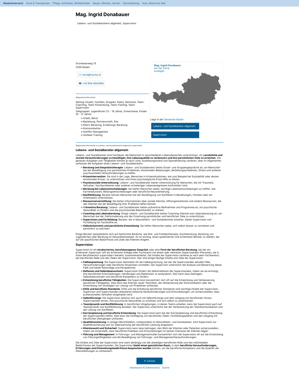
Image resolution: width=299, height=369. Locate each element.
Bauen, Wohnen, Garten (106, 3)
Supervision (160, 134)
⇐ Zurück (149, 360)
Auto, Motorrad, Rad (154, 3)
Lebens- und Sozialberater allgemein (174, 126)
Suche (165, 367)
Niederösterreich (13, 3)
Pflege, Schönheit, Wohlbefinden (71, 3)
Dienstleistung (131, 3)
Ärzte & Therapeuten (38, 3)
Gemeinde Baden (174, 119)
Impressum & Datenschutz (145, 367)
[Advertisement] (149, 43)
